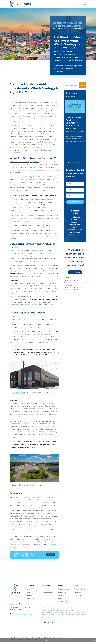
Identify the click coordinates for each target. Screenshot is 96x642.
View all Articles (80, 589)
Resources (78, 595)
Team (28, 592)
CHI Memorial (18, 393)
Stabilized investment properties (24, 162)
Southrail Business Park (22, 485)
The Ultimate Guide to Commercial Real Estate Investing (73, 122)
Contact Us (30, 598)
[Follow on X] (48, 622)
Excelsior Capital (30, 637)
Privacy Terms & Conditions (59, 637)
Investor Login (47, 592)
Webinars (77, 592)
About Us (29, 589)
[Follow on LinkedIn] (45, 622)
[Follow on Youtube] (52, 622)
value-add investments (36, 199)
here (54, 544)
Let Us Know (75, 272)
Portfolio (29, 595)
